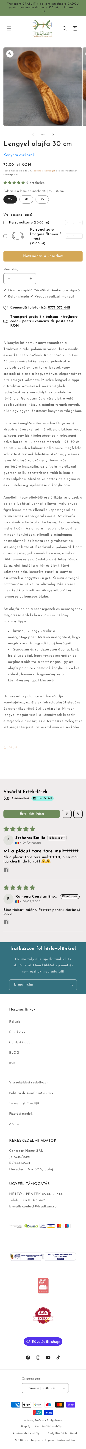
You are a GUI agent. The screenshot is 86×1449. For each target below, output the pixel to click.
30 (26, 199)
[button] (9, 28)
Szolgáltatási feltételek (63, 1433)
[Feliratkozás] (72, 984)
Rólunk (14, 1022)
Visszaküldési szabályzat (28, 1082)
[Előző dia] (33, 134)
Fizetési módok (21, 1114)
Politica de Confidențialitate (31, 1093)
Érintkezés (17, 1032)
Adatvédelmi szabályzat (28, 1433)
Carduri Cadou (21, 1042)
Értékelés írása (32, 814)
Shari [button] (13, 747)
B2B (12, 1063)
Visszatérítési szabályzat (50, 1426)
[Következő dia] (53, 134)
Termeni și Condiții (24, 1103)
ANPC (14, 1124)
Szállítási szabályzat (28, 1440)
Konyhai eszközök (19, 155)
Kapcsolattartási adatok (60, 1440)
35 (42, 199)
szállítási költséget (44, 171)
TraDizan (40, 1420)
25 (10, 199)
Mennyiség (11, 269)
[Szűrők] (67, 814)
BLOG (14, 1053)
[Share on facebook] (6, 870)
